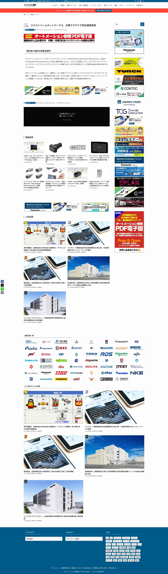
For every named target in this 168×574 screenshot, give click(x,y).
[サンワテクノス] (76, 354)
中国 (128, 547)
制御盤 (116, 551)
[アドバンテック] (136, 348)
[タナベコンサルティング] (136, 367)
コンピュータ (117, 541)
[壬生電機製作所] (76, 342)
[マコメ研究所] (106, 367)
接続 (118, 554)
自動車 (131, 557)
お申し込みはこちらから (104, 10)
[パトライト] (91, 367)
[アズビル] (76, 379)
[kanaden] (129, 156)
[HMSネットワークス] (136, 354)
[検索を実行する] (142, 24)
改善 (128, 554)
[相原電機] (121, 348)
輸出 (115, 560)
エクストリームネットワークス (44, 30)
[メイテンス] (129, 84)
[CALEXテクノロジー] (91, 373)
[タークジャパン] (129, 74)
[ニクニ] (121, 379)
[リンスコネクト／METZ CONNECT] (38, 94)
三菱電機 (122, 547)
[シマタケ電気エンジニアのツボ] (66, 94)
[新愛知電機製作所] (31, 348)
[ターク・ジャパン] (61, 379)
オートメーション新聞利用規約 (61, 568)
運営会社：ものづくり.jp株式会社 (81, 568)
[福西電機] (76, 373)
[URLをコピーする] (2, 292)
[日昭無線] (61, 354)
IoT (111, 538)
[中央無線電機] (136, 342)
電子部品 (130, 560)
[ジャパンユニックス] (76, 367)
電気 (137, 560)
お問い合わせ (112, 568)
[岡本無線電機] (91, 379)
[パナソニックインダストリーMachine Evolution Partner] (38, 211)
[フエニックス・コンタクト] (106, 379)
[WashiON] (106, 348)
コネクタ (108, 541)
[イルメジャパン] (91, 348)
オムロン (134, 538)
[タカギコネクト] (31, 373)
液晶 (138, 554)
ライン (108, 547)
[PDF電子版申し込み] (59, 42)
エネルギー (126, 538)
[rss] (138, 1)
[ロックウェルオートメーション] (46, 354)
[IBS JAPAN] (31, 342)
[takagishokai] (129, 145)
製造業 (138, 557)
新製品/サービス (30, 30)
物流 (117, 557)
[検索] (143, 1)
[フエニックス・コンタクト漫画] (95, 211)
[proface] (129, 176)
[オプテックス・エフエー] (46, 342)
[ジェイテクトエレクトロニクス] (121, 367)
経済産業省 (124, 557)
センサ (108, 544)
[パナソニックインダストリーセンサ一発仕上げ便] (129, 53)
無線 (112, 557)
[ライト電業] (76, 360)
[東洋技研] (61, 373)
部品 (125, 560)
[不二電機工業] (136, 360)
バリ (139, 544)
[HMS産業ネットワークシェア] (95, 94)
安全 (138, 551)
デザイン (119, 544)
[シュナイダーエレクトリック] (121, 354)
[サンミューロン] (121, 373)
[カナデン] (46, 379)
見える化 (109, 560)
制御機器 (109, 551)
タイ (114, 544)
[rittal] (129, 207)
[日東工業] (61, 367)
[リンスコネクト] (121, 342)
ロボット (115, 547)
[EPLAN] (121, 360)
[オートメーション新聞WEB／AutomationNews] (30, 5)
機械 (133, 554)
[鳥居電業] (91, 354)
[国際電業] (46, 360)
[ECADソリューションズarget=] (31, 379)
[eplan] (129, 186)
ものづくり (117, 538)
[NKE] (136, 373)
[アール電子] (106, 354)
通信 (120, 560)
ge (107, 538)
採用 (114, 554)
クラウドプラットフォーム (60, 30)
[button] (2, 281)
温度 (107, 557)
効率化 (122, 551)
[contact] (140, 1)
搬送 (123, 554)
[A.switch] (129, 67)
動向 (127, 551)
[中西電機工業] (31, 367)
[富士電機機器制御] (61, 342)
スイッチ (126, 541)
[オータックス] (106, 373)
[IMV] (31, 354)
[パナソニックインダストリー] (46, 373)
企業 (133, 547)
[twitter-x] (135, 1)
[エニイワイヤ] (91, 360)
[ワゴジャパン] (61, 360)
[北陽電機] (31, 360)
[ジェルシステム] (106, 360)
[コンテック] (129, 96)
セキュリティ (135, 541)
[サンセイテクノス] (76, 348)
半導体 (133, 551)
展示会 (108, 554)
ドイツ (134, 544)
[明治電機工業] (46, 348)
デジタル (127, 544)
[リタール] (106, 342)
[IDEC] (61, 348)
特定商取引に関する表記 (100, 568)
